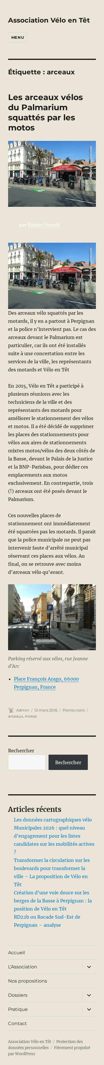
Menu (17, 37)
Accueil (16, 952)
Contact (17, 1023)
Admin (22, 710)
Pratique (18, 1009)
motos (31, 716)
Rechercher (21, 750)
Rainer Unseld (44, 225)
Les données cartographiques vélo (53, 820)
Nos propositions (27, 981)
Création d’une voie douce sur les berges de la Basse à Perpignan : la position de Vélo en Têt (53, 901)
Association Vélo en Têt (49, 20)
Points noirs (74, 710)
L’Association (22, 967)
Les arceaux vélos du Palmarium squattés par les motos (45, 112)
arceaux (15, 716)
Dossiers (17, 995)
